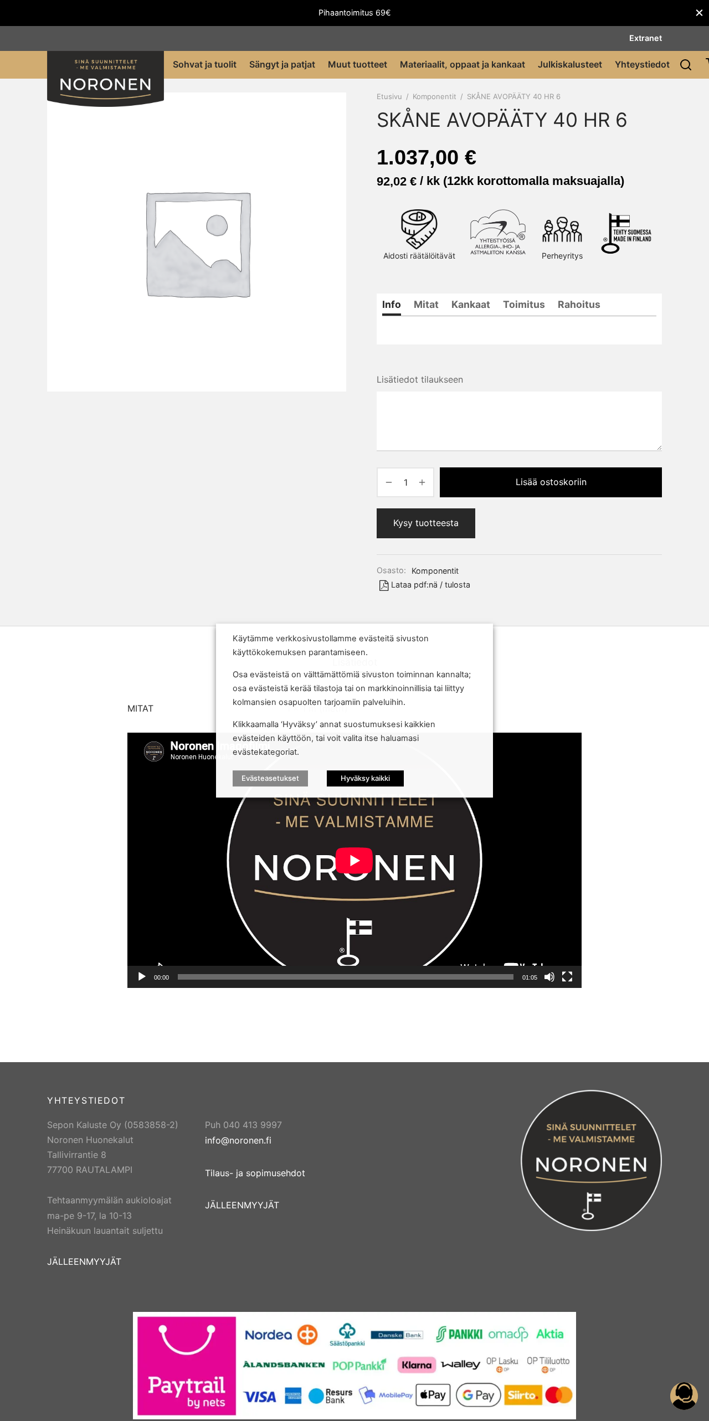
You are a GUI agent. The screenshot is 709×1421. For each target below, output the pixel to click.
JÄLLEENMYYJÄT (84, 1261)
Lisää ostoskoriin (551, 481)
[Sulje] (699, 13)
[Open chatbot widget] (684, 1396)
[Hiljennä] (549, 976)
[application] (354, 860)
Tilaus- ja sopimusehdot (255, 1172)
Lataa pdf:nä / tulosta (430, 584)
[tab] (391, 305)
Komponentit (434, 96)
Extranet (645, 38)
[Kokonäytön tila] (567, 976)
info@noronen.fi (238, 1140)
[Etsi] (685, 64)
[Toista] (141, 976)
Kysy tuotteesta (426, 522)
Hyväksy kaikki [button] (365, 778)
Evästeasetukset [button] (270, 778)
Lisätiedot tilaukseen (420, 379)
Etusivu (389, 96)
